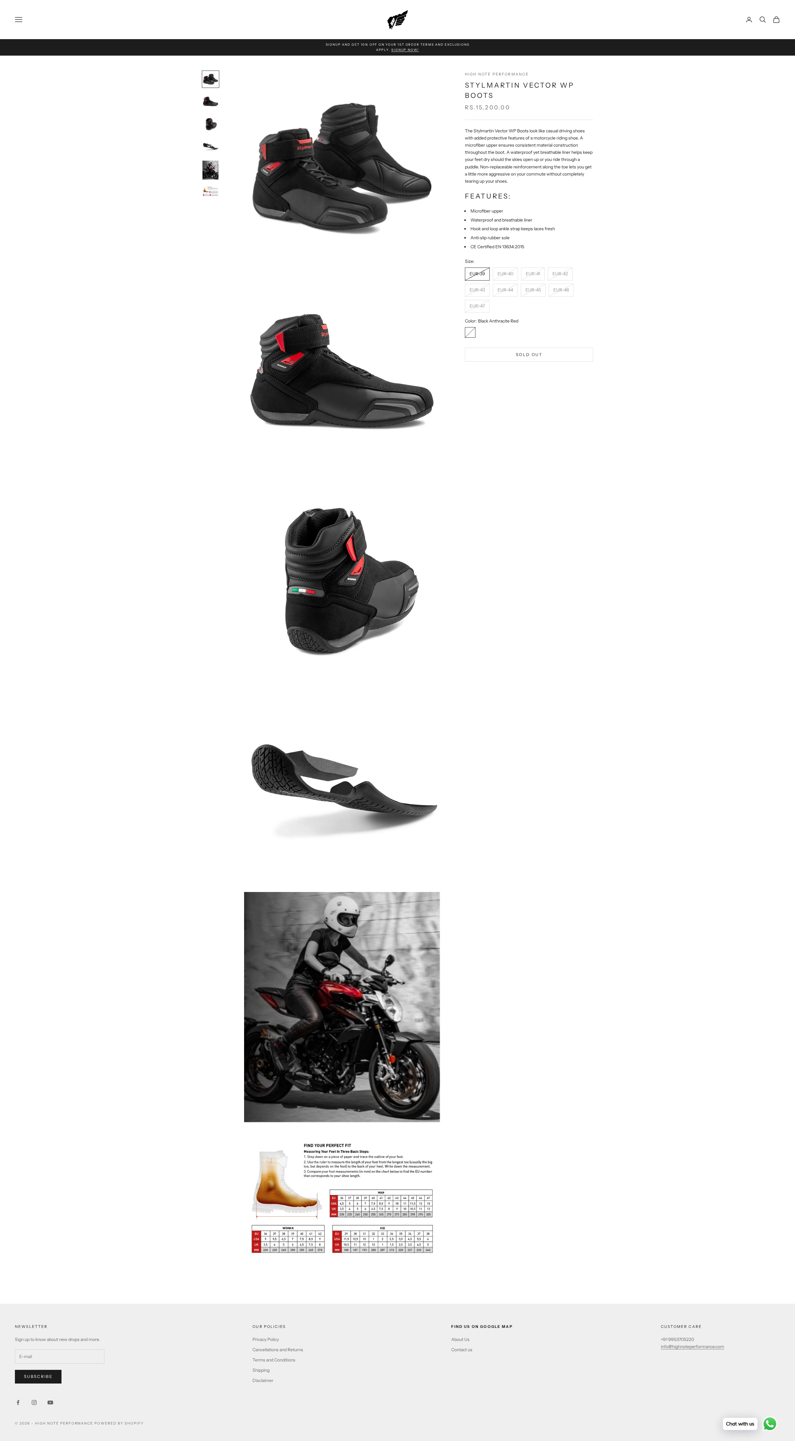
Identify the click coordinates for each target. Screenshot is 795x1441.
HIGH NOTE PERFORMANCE (497, 74)
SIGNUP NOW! (405, 50)
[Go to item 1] (210, 79)
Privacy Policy (265, 1339)
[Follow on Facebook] (18, 1402)
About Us (460, 1339)
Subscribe (38, 1376)
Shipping (261, 1370)
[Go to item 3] (210, 124)
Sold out (529, 354)
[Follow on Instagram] (34, 1402)
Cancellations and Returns (277, 1349)
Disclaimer (262, 1380)
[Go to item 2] (210, 101)
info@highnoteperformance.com (692, 1346)
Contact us (461, 1349)
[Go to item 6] (210, 191)
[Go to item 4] (210, 146)
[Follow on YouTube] (50, 1402)
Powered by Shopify (119, 1423)
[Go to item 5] (210, 170)
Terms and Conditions (273, 1360)
